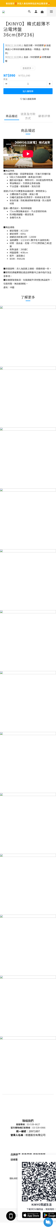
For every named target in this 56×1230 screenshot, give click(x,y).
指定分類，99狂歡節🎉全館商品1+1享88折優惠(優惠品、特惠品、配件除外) (28, 49)
